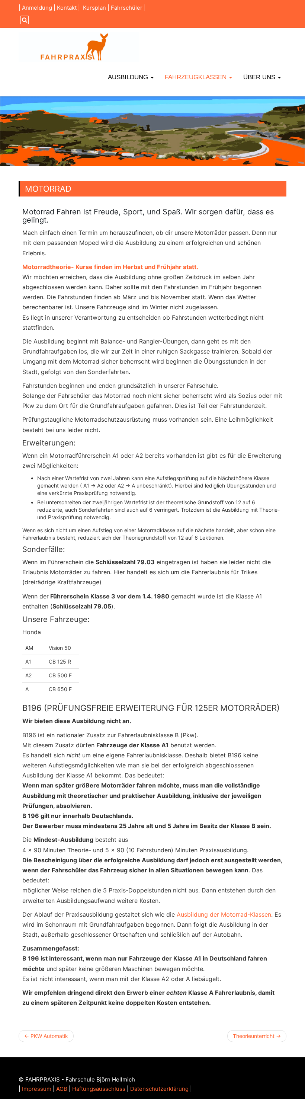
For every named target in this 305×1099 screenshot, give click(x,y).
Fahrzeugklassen (196, 77)
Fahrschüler (126, 7)
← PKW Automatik (46, 1036)
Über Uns (260, 77)
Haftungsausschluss (98, 1088)
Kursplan (94, 7)
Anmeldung (37, 7)
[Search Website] (24, 19)
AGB (61, 1088)
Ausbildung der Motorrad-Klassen (224, 914)
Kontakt (67, 7)
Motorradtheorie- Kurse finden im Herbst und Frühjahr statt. (110, 267)
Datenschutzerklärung (159, 1088)
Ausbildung (129, 77)
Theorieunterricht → (257, 1036)
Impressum (36, 1088)
